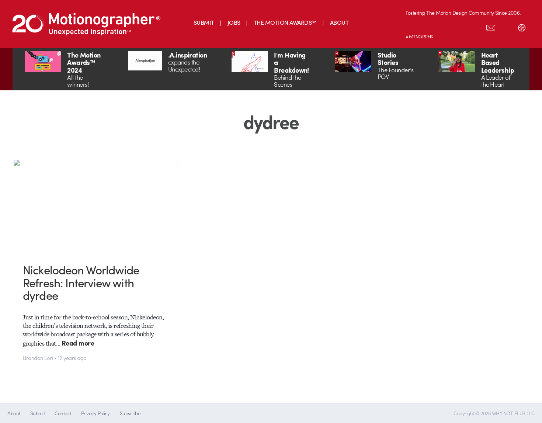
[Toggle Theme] (521, 26)
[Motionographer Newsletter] (490, 26)
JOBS (233, 22)
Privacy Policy (95, 413)
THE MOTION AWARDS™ (285, 22)
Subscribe (130, 413)
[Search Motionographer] (506, 26)
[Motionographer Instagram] (413, 26)
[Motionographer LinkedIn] (428, 26)
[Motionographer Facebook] (459, 26)
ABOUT (339, 22)
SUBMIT (204, 22)
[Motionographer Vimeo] (444, 26)
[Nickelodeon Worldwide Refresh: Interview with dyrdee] (95, 205)
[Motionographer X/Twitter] (475, 26)
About (13, 413)
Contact (63, 413)
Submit (37, 413)
